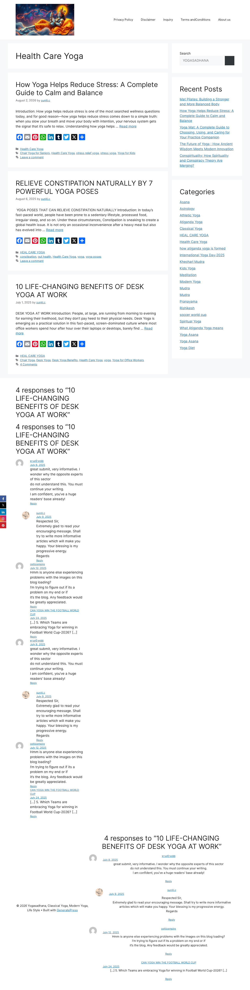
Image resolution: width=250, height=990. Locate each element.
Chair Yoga (27, 360)
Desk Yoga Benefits (65, 360)
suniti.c (40, 513)
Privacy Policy (123, 19)
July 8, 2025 (37, 464)
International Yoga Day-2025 (202, 255)
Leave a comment (32, 157)
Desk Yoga (43, 360)
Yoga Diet (187, 348)
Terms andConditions (195, 19)
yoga (81, 256)
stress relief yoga (87, 153)
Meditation (188, 275)
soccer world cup (193, 315)
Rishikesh (187, 308)
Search (185, 53)
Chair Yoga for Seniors (35, 153)
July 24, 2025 (38, 618)
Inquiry (168, 19)
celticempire (37, 564)
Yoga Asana (189, 335)
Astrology (187, 209)
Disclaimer (148, 19)
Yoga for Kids (126, 153)
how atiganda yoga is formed (203, 248)
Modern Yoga (190, 282)
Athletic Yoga (190, 215)
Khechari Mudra (192, 262)
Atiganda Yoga (191, 222)
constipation (28, 256)
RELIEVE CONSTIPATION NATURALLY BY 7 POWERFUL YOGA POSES (84, 187)
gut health (44, 256)
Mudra (185, 288)
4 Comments (28, 364)
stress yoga (108, 153)
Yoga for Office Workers (128, 360)
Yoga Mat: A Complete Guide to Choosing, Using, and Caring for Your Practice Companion (205, 132)
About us (224, 19)
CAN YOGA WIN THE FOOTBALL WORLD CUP (168, 962)
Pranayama (188, 301)
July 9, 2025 (43, 516)
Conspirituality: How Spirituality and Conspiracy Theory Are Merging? (204, 161)
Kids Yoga (188, 268)
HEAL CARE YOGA (32, 252)
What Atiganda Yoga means (201, 328)
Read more (128, 126)
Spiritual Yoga (190, 321)
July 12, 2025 (38, 568)
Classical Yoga (191, 228)
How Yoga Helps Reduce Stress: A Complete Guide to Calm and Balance (87, 88)
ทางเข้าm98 (37, 461)
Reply (33, 503)
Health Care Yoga (31, 149)
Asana (185, 202)
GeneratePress (67, 910)
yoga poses (93, 256)
